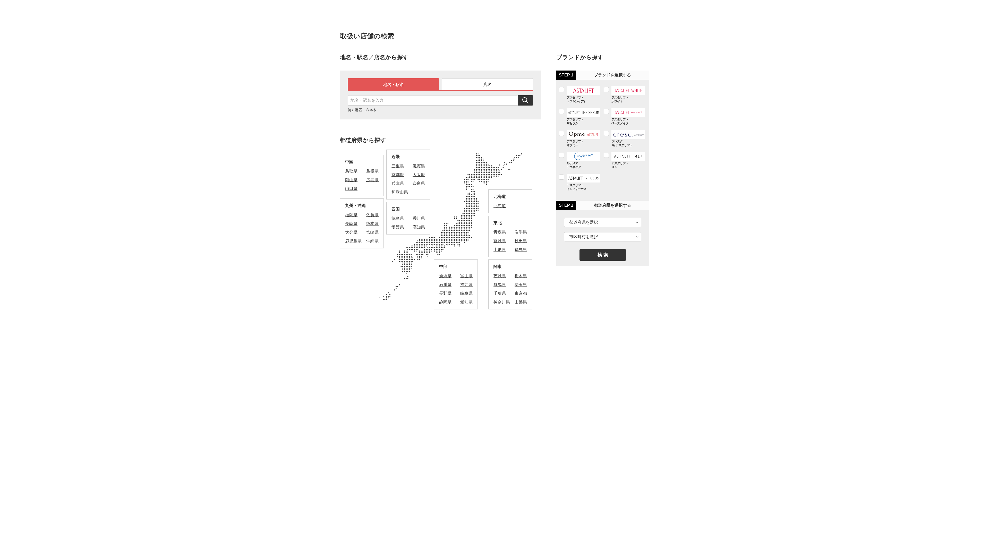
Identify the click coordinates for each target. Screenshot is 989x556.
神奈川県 (501, 302)
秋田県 (521, 241)
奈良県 (419, 183)
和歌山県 (399, 192)
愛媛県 (397, 227)
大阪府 (419, 174)
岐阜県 (466, 293)
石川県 (445, 284)
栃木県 (521, 276)
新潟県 (445, 276)
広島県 (372, 180)
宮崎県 (372, 232)
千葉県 (499, 293)
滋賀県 (419, 166)
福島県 (521, 249)
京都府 (397, 174)
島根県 (372, 171)
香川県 (419, 218)
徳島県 (397, 218)
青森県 (499, 232)
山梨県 (521, 302)
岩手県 (521, 232)
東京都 (521, 293)
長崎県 (351, 223)
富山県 (466, 276)
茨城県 (499, 276)
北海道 (499, 206)
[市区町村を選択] (602, 236)
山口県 (351, 188)
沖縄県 (372, 241)
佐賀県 (372, 215)
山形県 (499, 249)
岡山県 (351, 180)
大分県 (351, 232)
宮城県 (499, 241)
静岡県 (445, 302)
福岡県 (351, 215)
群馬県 (499, 284)
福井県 (466, 284)
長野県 (445, 293)
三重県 (397, 166)
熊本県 (372, 223)
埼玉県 (521, 284)
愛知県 (466, 302)
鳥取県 (351, 171)
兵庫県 (397, 183)
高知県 (419, 227)
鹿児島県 (353, 241)
